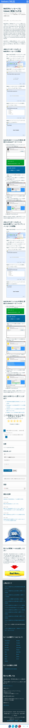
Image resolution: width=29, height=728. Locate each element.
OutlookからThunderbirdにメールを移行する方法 (13, 499)
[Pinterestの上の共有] (19, 726)
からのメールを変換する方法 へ (14, 599)
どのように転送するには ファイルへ (15, 605)
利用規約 (16, 720)
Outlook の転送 (8, 1)
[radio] (8, 421)
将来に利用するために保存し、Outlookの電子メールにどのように (13, 431)
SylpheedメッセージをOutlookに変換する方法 (13, 434)
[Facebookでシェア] (10, 726)
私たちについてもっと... (8, 685)
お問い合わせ (6, 705)
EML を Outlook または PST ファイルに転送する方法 (14, 514)
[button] (27, 2)
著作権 (20, 720)
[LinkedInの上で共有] (16, 726)
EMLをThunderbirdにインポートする (10, 503)
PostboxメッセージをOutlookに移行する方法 (15, 412)
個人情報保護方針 (10, 720)
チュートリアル (9, 14)
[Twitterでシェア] (13, 726)
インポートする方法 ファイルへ (14, 607)
